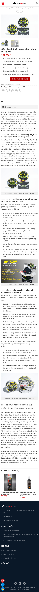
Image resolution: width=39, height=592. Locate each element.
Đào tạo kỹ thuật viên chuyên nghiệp (14, 540)
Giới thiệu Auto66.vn (9, 550)
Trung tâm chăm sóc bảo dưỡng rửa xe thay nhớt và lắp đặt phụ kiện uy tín (20, 535)
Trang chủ (9, 8)
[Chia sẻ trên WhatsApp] (3, 90)
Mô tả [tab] (3, 101)
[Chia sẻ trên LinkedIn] (19, 90)
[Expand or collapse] (35, 107)
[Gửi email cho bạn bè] (12, 90)
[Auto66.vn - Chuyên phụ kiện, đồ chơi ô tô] (19, 3)
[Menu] (3, 3)
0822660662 (8, 516)
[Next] (34, 26)
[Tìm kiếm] (37, 3)
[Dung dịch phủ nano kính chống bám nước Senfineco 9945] (29, 482)
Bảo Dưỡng (19, 8)
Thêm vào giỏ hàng (20, 79)
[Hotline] (3, 581)
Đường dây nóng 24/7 (10, 558)
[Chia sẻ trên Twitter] (9, 90)
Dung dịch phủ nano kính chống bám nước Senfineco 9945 (28, 494)
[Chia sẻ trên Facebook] (6, 90)
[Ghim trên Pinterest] (16, 90)
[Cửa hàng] (3, 589)
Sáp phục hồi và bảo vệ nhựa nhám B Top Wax (16, 87)
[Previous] (4, 26)
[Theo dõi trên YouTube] (24, 583)
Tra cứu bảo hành (8, 554)
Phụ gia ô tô (29, 8)
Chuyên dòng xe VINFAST (11, 530)
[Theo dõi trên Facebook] (15, 583)
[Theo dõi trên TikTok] (20, 583)
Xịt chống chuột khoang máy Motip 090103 (9, 493)
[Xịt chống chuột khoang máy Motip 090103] (10, 482)
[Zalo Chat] (3, 585)
